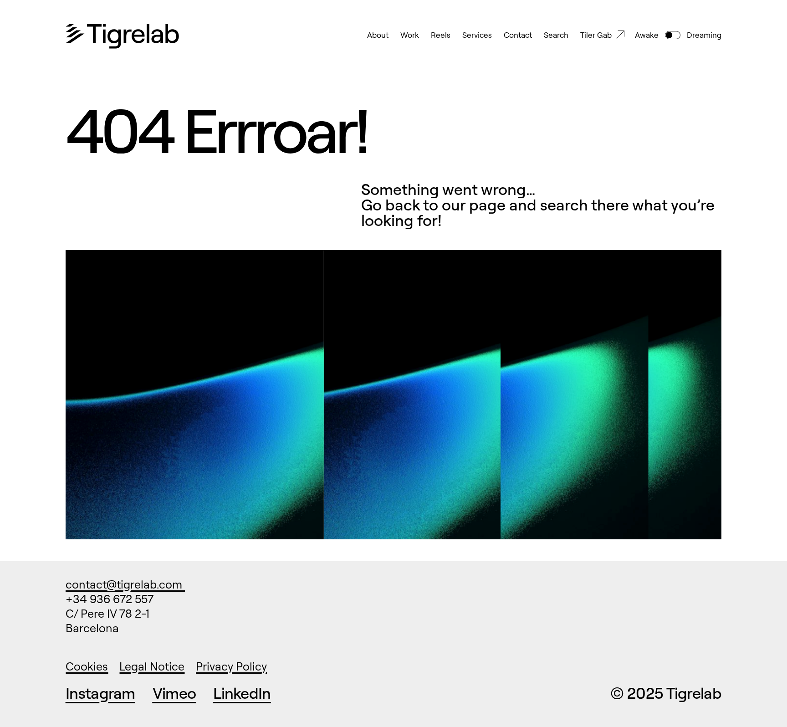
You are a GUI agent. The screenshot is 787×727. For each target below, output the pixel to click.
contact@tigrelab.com (125, 584)
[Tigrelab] (122, 37)
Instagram (100, 693)
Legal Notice (151, 666)
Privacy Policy (231, 666)
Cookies (87, 666)
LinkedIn (242, 693)
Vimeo (174, 693)
